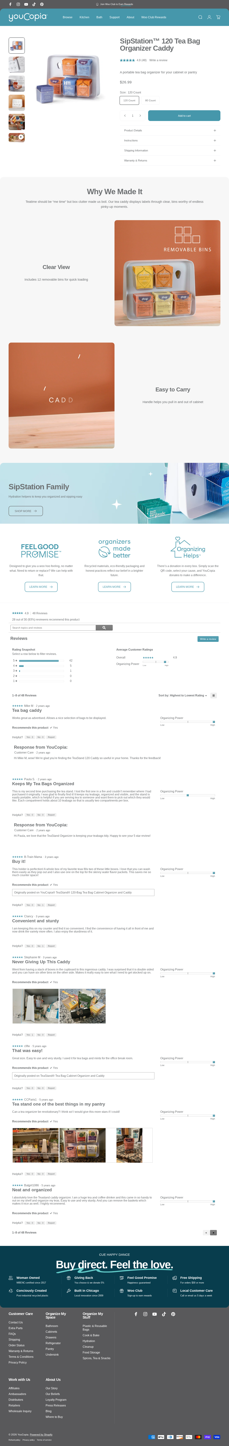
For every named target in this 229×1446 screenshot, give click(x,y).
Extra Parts (16, 1328)
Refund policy (14, 1440)
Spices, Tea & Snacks (96, 1358)
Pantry (50, 1348)
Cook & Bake (91, 1335)
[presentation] (35, 1006)
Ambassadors (17, 1394)
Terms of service (44, 1440)
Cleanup (88, 1346)
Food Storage (91, 1352)
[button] (213, 1232)
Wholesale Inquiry (20, 1411)
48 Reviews (40, 613)
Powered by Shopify (41, 1434)
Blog (49, 1411)
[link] (17, 613)
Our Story (52, 1388)
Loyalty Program (56, 1399)
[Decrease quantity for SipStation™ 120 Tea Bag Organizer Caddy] (124, 115)
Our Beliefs (53, 1394)
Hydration (89, 1341)
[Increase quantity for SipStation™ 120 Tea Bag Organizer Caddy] (141, 115)
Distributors (16, 1399)
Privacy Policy (18, 1362)
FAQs (12, 1333)
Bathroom (52, 1326)
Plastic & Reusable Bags (95, 1327)
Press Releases (56, 1405)
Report (51, 737)
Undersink (52, 1354)
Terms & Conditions (21, 1356)
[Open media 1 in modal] (68, 78)
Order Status (17, 1345)
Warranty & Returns (21, 1351)
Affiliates (14, 1388)
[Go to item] (17, 45)
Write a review (158, 60)
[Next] (100, 84)
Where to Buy (54, 1416)
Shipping (14, 1339)
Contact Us (16, 1322)
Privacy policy (29, 1440)
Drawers (51, 1337)
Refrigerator (53, 1343)
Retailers (14, 1405)
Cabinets (51, 1331)
